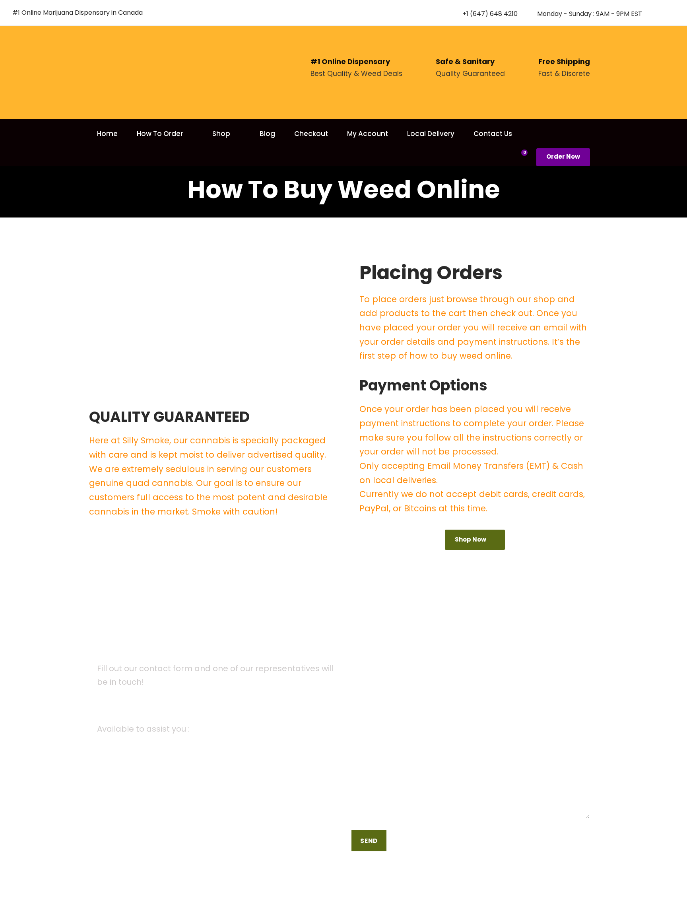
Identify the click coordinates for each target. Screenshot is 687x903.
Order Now (563, 156)
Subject (363, 725)
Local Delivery (430, 133)
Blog (267, 133)
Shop (221, 133)
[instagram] (672, 13)
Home (107, 133)
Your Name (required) (385, 642)
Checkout (311, 133)
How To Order (160, 133)
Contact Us (493, 133)
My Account (367, 133)
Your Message (373, 766)
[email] (657, 13)
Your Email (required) (384, 684)
